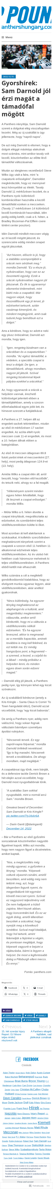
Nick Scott (11, 1137)
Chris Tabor (15, 1090)
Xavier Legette (30, 1158)
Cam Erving (27, 1085)
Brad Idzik (38, 1077)
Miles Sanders (35, 1133)
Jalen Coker (16, 1118)
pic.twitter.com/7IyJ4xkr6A (22, 815)
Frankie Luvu (10, 1108)
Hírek (8, 1010)
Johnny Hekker (8, 1123)
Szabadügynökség (29, 1149)
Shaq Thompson (16, 1145)
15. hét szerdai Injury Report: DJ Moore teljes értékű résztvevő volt (13, 1033)
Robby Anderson (15, 1141)
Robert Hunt (28, 1141)
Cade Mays (16, 1085)
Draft (25, 1102)
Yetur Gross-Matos (26, 1162)
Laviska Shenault (12, 1128)
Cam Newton (37, 1085)
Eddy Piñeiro (34, 1103)
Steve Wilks (32, 1020)
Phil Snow (29, 1137)
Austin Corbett (43, 1073)
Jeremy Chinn (42, 1118)
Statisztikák (38, 1145)
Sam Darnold (13, 1020)
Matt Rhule (41, 1127)
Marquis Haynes (27, 1128)
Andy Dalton (31, 1073)
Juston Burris (32, 1123)
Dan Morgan (43, 1094)
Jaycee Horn (29, 1117)
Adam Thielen (9, 1073)
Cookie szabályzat (25, 1177)
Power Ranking (40, 1137)
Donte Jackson (15, 1102)
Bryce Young (37, 1080)
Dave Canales (12, 1098)
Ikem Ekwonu (23, 1113)
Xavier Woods (43, 1158)
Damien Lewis (32, 1094)
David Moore (26, 1098)
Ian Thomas (44, 1109)
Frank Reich (22, 1108)
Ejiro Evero (46, 1102)
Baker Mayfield (11, 1077)
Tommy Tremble (42, 1154)
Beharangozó (26, 1076)
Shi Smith (27, 1145)
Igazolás (11, 1113)
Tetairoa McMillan (26, 1154)
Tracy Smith (8, 1158)
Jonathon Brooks (21, 1123)
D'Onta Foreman (21, 1094)
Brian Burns (21, 1081)
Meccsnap (10, 1132)
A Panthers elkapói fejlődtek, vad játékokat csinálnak (40, 1031)
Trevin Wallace (18, 1158)
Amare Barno (20, 1073)
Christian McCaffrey (30, 1089)
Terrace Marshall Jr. (11, 1154)
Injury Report (38, 1113)
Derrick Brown (13, 1015)
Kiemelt (42, 1015)
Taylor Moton (45, 1149)
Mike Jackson (24, 1133)
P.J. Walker (21, 1137)
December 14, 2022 (19, 828)
